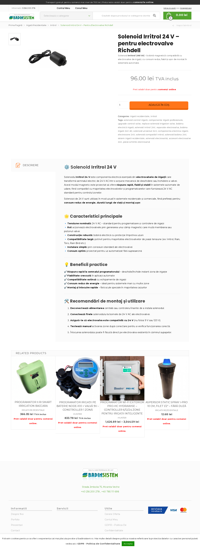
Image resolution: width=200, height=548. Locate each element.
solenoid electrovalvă (157, 138)
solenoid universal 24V (145, 131)
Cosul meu (81, 8)
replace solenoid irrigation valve (158, 123)
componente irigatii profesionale (166, 120)
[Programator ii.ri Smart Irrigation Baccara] (33, 378)
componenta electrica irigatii (173, 131)
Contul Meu (63, 8)
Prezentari (17, 525)
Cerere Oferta (112, 514)
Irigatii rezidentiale (36, 25)
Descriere (30, 165)
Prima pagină (15, 25)
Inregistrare (185, 8)
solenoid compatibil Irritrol (150, 134)
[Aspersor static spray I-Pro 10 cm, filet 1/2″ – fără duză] (167, 378)
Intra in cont (170, 8)
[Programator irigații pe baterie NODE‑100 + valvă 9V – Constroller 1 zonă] (77, 378)
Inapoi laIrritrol (184, 25)
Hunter (77, 414)
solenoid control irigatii (136, 120)
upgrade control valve (129, 123)
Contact (15, 530)
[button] (177, 16)
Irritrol (53, 25)
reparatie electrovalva (168, 127)
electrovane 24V (126, 134)
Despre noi (17, 514)
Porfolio (15, 519)
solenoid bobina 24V (175, 134)
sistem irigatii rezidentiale (131, 138)
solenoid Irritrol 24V (145, 127)
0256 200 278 (28, 8)
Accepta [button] (128, 543)
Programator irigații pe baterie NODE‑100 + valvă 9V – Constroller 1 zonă (78, 406)
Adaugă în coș (159, 104)
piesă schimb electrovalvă (136, 142)
